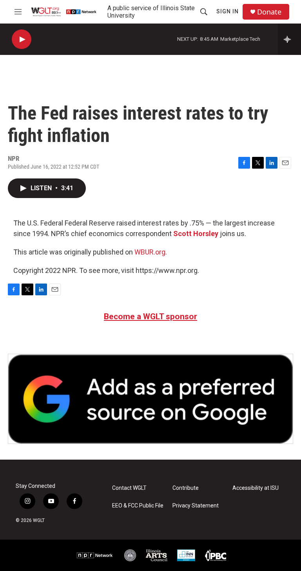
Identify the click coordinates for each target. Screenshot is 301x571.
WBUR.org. (150, 252)
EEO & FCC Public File (137, 506)
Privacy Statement (195, 506)
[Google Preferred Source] (150, 399)
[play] (21, 39)
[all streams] (289, 39)
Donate (269, 12)
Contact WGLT (129, 488)
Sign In (227, 11)
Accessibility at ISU (255, 488)
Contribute (185, 488)
